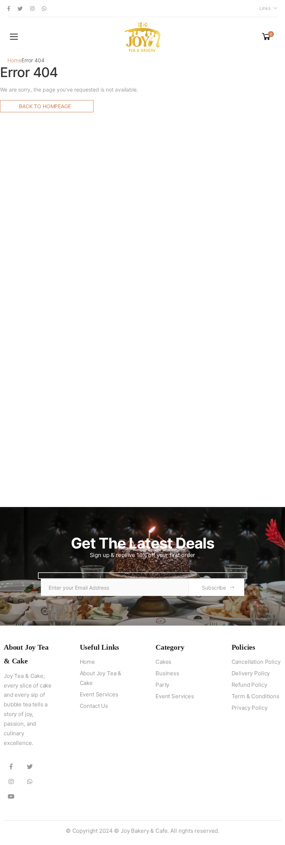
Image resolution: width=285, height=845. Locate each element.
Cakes (163, 661)
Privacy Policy (250, 707)
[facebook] (8, 8)
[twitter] (20, 8)
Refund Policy (249, 684)
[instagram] (32, 8)
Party (162, 684)
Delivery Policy (251, 673)
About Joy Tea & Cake (101, 678)
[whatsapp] (44, 8)
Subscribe (214, 587)
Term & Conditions (255, 696)
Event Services (99, 694)
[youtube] (11, 796)
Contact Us (94, 705)
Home (14, 60)
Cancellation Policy (256, 661)
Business (167, 673)
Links (265, 8)
